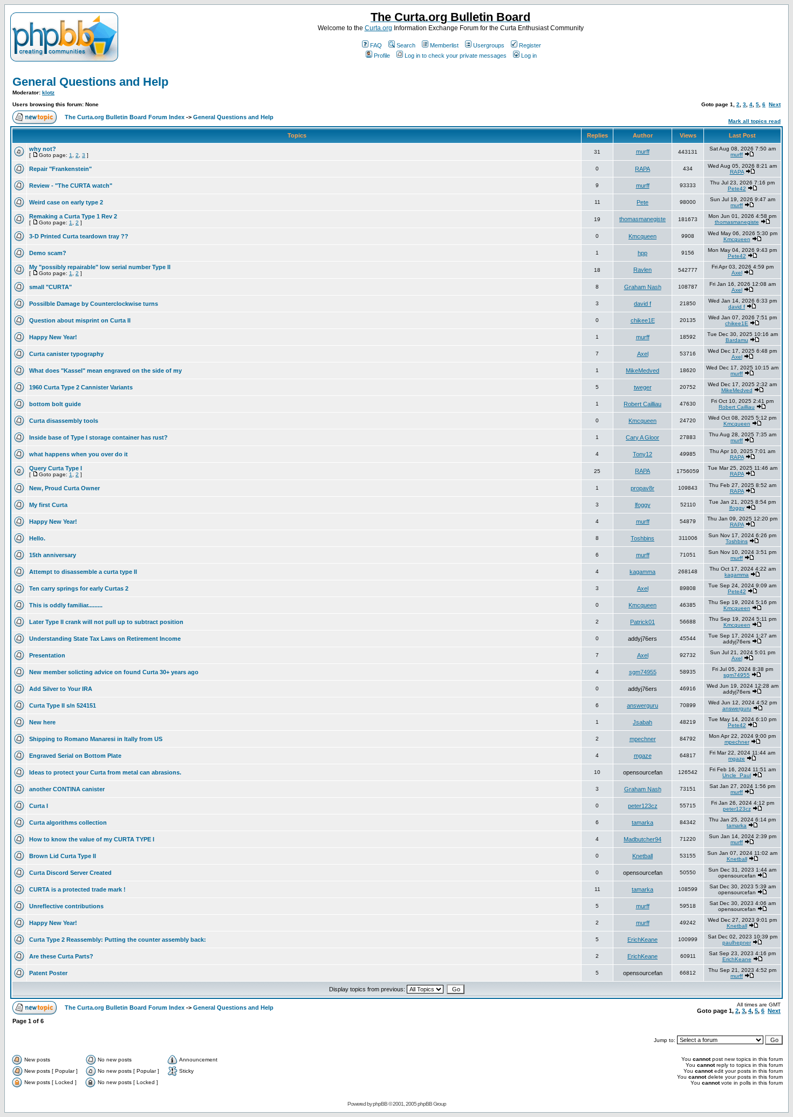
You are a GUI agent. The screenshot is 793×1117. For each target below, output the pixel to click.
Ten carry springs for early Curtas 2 (78, 588)
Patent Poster (48, 973)
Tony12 (642, 454)
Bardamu (737, 340)
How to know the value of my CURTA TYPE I (91, 839)
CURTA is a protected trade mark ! (77, 889)
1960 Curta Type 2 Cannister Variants (81, 387)
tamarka (642, 822)
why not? (42, 149)
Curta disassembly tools (63, 420)
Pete (642, 202)
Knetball (642, 856)
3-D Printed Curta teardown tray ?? (78, 236)
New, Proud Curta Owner (64, 488)
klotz (48, 92)
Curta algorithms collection (68, 822)
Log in (529, 55)
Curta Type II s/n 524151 (62, 705)
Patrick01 (642, 622)
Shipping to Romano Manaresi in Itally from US (95, 739)
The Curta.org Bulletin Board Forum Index (124, 117)
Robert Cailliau (642, 404)
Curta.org (378, 28)
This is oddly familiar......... (65, 605)
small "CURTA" (50, 287)
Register (530, 45)
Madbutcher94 (642, 839)
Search (405, 45)
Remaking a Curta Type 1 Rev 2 (73, 216)
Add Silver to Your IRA (60, 689)
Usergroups (488, 45)
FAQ (376, 45)
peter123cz (643, 806)
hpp (642, 253)
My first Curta (48, 505)
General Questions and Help (90, 81)
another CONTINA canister (67, 789)
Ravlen (642, 269)
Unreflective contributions (66, 906)
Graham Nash (642, 287)
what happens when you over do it (78, 454)
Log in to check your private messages (456, 55)
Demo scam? (47, 253)
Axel (737, 273)
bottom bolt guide (55, 404)
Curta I (38, 806)
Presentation (47, 655)
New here (42, 722)
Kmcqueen (642, 236)
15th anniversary (52, 555)
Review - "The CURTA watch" (70, 185)
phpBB (380, 1104)
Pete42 (737, 188)
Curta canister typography (66, 354)
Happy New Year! (53, 337)
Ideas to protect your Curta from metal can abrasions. (105, 772)
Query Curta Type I (55, 468)
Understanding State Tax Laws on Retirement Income (105, 638)
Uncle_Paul (736, 775)
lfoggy (643, 505)
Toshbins (642, 538)
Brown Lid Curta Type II (62, 856)
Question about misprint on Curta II (80, 320)
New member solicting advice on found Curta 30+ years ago (114, 672)
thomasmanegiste (642, 219)
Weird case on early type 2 (66, 202)
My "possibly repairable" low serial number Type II (99, 267)
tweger (643, 387)
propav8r (642, 488)
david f (642, 303)
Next (775, 104)
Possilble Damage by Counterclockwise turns (93, 303)
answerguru (642, 705)
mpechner (643, 739)
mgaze (643, 755)
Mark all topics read (754, 121)
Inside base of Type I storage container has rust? (98, 437)
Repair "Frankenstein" (60, 169)
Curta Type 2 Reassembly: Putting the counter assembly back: (117, 939)
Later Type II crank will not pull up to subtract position (106, 622)
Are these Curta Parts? (61, 956)
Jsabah (642, 722)
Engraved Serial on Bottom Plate (75, 755)
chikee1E (643, 320)
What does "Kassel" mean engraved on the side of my (105, 370)
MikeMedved (642, 370)
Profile (382, 55)
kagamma (642, 571)
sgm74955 (643, 672)
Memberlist (444, 45)
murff (643, 151)
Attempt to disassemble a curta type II (83, 571)
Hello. (37, 538)
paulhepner (736, 942)
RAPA (642, 169)
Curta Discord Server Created (70, 872)
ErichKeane (642, 939)
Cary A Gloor (642, 437)
